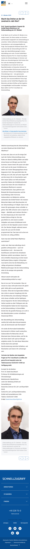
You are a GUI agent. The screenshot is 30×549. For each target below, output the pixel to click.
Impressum (8, 542)
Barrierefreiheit (14, 545)
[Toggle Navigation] (26, 3)
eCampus (5, 523)
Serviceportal (24, 523)
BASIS (15, 523)
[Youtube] (12, 533)
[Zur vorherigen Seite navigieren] (20, 13)
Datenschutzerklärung (19, 542)
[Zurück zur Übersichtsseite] (24, 13)
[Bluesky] (15, 528)
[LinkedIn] (20, 528)
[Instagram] (10, 528)
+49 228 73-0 (15, 510)
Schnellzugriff (14, 478)
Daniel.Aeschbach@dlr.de (14, 399)
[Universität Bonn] (3, 3)
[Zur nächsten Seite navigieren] (27, 13)
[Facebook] (17, 533)
